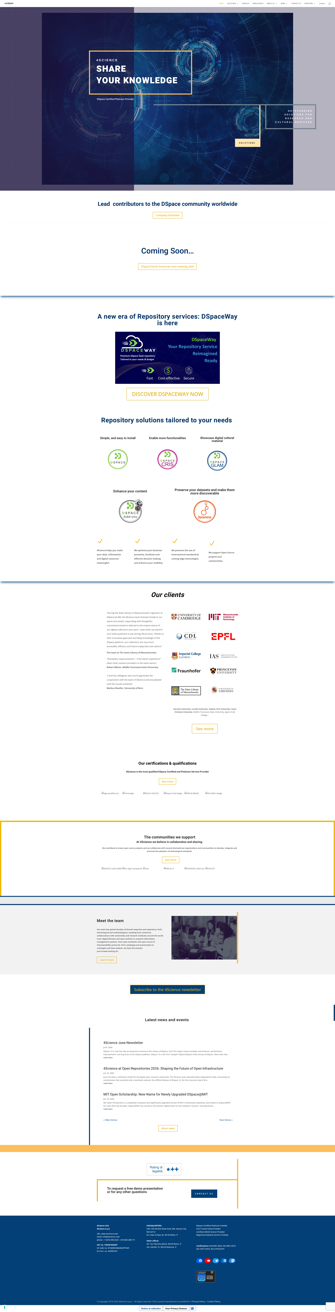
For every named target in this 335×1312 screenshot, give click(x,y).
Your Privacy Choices (176, 1308)
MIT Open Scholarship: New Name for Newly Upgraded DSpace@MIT (155, 1094)
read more (108, 1057)
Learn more (107, 960)
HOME (221, 4)
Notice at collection (151, 1308)
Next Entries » (226, 1120)
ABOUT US (271, 4)
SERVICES (245, 4)
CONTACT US (296, 4)
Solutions (247, 143)
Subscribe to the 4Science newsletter (167, 989)
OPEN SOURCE (258, 4)
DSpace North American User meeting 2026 (167, 266)
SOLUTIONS (231, 4)
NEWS (283, 4)
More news (168, 1128)
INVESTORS (308, 4)
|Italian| (322, 4)
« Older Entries (110, 1120)
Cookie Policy (213, 1301)
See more (205, 728)
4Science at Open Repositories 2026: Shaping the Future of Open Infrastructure (163, 1068)
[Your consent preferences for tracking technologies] (4, 1307)
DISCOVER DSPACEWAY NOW (167, 394)
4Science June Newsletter (123, 1042)
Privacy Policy (198, 1301)
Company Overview (167, 215)
